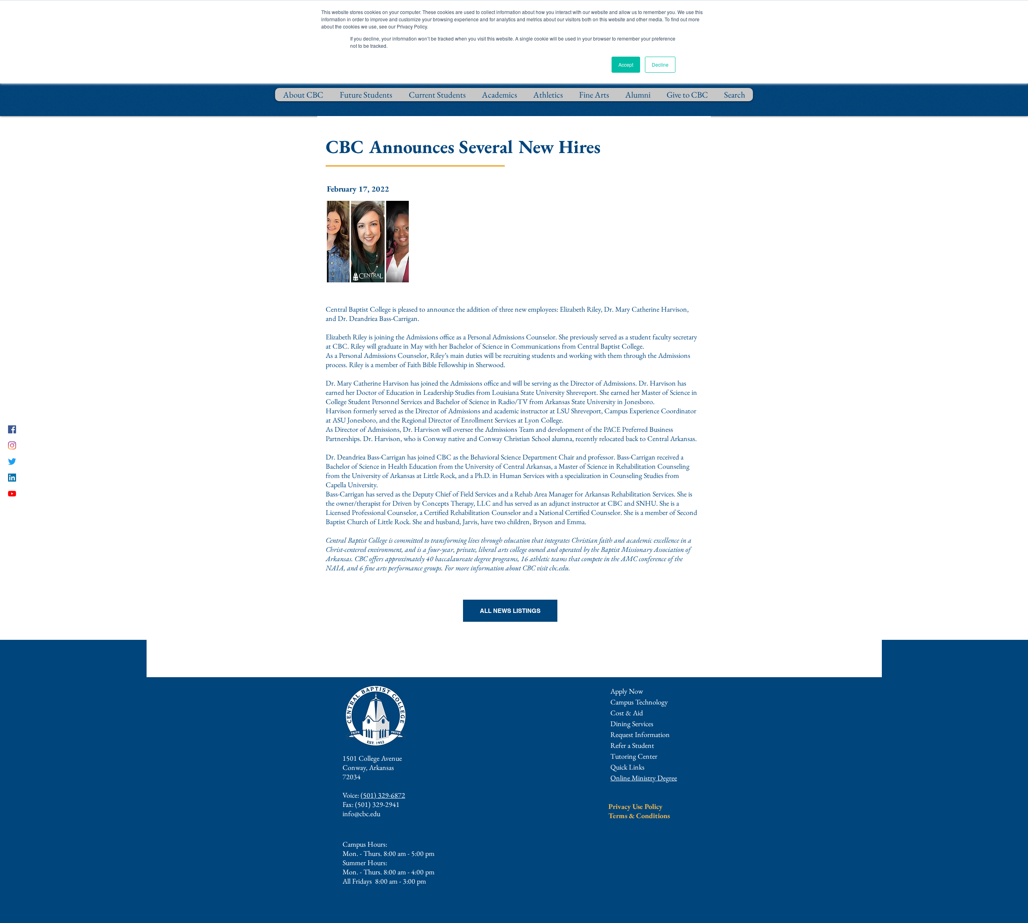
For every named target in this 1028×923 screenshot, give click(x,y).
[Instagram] (12, 445)
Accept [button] (625, 64)
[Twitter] (12, 461)
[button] (640, 734)
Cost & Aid (626, 712)
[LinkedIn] (12, 478)
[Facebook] (12, 429)
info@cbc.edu (361, 813)
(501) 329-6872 (383, 795)
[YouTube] (12, 494)
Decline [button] (660, 64)
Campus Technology (639, 702)
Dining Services (631, 723)
